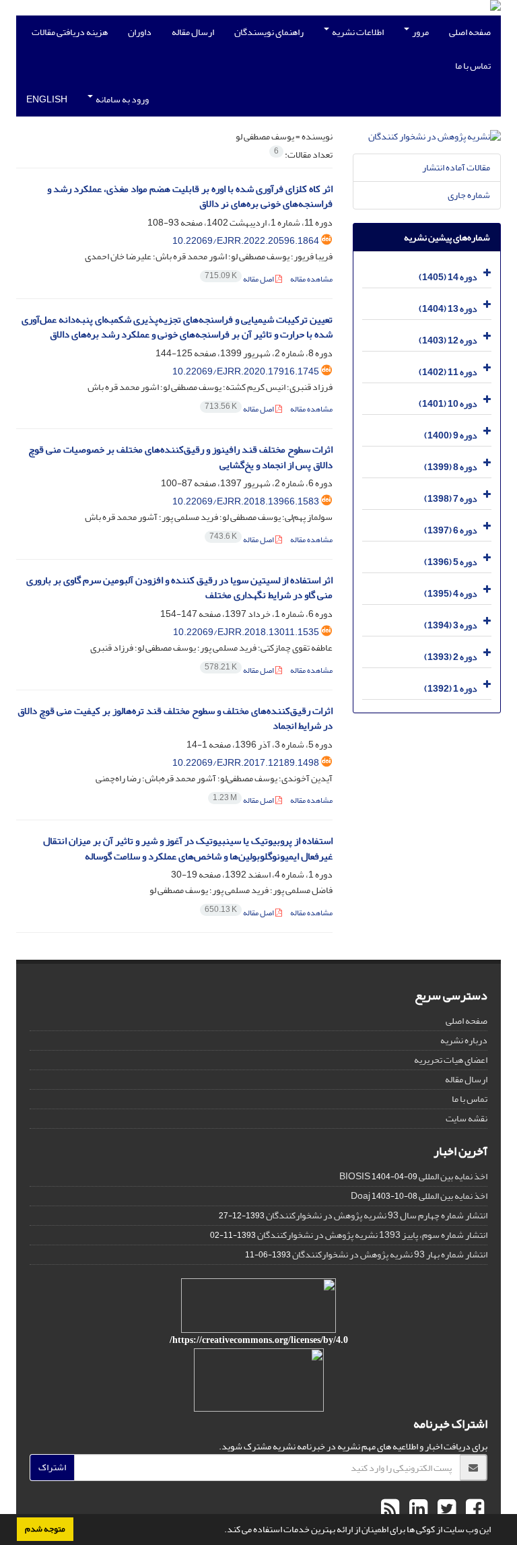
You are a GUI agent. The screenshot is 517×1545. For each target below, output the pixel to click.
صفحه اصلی (470, 32)
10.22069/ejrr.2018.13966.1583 (245, 501)
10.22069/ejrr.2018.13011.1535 (246, 632)
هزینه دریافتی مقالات (70, 32)
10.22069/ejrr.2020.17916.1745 (245, 371)
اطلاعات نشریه (357, 32)
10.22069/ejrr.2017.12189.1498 (245, 763)
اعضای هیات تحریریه (450, 1060)
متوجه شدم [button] (45, 1529)
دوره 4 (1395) (450, 594)
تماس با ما (473, 66)
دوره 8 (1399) (450, 467)
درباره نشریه (463, 1040)
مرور (420, 32)
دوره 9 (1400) (450, 435)
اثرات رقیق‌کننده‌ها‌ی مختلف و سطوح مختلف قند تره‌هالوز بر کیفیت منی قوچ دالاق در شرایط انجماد (175, 718)
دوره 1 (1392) (450, 689)
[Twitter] (445, 1509)
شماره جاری (469, 195)
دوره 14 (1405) (448, 277)
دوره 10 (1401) (448, 404)
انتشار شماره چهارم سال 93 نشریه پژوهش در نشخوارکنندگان (376, 1215)
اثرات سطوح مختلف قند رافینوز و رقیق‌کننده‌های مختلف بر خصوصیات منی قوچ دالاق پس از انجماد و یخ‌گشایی (180, 457)
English (46, 99)
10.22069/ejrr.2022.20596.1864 (245, 241)
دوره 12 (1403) (448, 340)
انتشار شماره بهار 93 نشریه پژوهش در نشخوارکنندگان (389, 1254)
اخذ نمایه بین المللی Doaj (419, 1196)
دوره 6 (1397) (450, 530)
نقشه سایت (466, 1118)
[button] (221, 1531)
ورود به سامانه (121, 99)
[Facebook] (473, 1509)
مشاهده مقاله (311, 279)
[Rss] (390, 1509)
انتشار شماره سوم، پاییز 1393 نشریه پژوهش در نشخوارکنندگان (372, 1235)
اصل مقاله (240, 279)
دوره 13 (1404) (448, 309)
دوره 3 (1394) (450, 625)
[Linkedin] (417, 1509)
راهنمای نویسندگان (269, 32)
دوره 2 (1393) (450, 657)
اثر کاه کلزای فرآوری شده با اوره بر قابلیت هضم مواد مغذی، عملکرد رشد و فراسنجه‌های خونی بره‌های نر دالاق (190, 196)
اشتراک (52, 1467)
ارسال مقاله (193, 32)
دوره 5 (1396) (450, 562)
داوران (139, 32)
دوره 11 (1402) (448, 372)
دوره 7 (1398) (450, 499)
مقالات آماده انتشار (456, 167)
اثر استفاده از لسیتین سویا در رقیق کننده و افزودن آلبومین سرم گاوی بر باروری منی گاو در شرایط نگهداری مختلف (179, 587)
